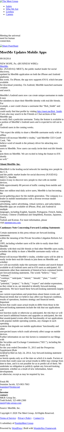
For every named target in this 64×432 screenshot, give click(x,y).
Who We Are (12, 9)
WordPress (17, 428)
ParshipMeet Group (24, 423)
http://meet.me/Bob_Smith (49, 111)
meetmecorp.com (12, 222)
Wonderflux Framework (45, 428)
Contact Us (38, 418)
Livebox (10, 11)
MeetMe (4, 66)
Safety (9, 6)
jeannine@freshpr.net (10, 387)
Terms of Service (8, 418)
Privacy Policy (25, 418)
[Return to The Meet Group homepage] (9, 1)
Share (15, 46)
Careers (9, 14)
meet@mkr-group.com (10, 403)
